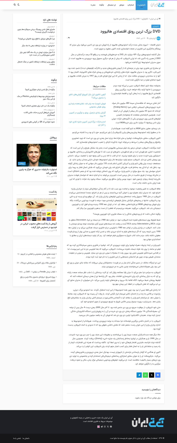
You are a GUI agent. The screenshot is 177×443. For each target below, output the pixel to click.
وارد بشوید (139, 397)
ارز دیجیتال (112, 5)
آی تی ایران (154, 19)
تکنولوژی (142, 5)
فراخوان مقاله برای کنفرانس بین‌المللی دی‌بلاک (37, 262)
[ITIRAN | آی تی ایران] (157, 5)
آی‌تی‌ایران (152, 38)
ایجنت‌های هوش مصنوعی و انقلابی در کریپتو (38, 254)
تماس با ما (17, 438)
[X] (107, 426)
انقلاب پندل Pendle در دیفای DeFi (40, 271)
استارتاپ (131, 5)
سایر (93, 5)
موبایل (121, 5)
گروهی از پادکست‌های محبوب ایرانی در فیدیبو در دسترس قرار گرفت (38, 225)
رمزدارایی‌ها (52, 246)
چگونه (101, 5)
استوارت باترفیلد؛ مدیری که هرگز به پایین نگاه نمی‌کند (38, 171)
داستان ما (26, 438)
